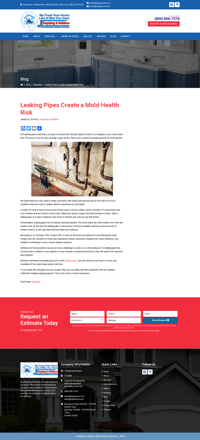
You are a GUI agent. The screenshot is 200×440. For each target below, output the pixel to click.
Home (106, 371)
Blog (28, 84)
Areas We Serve (110, 384)
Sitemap (107, 409)
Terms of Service (148, 331)
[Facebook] (171, 4)
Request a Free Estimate (163, 23)
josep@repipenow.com (99, 6)
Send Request (159, 320)
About (106, 375)
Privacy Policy (133, 331)
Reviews (107, 392)
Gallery (106, 388)
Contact (107, 401)
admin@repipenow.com (99, 2)
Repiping (37, 84)
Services (107, 380)
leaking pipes (71, 260)
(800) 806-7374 (167, 18)
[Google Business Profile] (177, 4)
